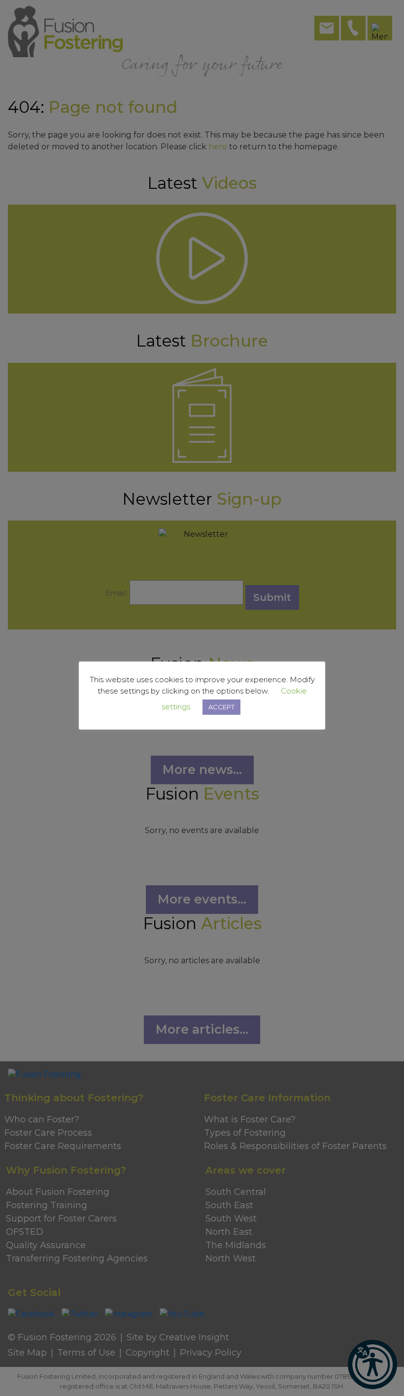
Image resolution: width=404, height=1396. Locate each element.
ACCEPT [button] (221, 707)
